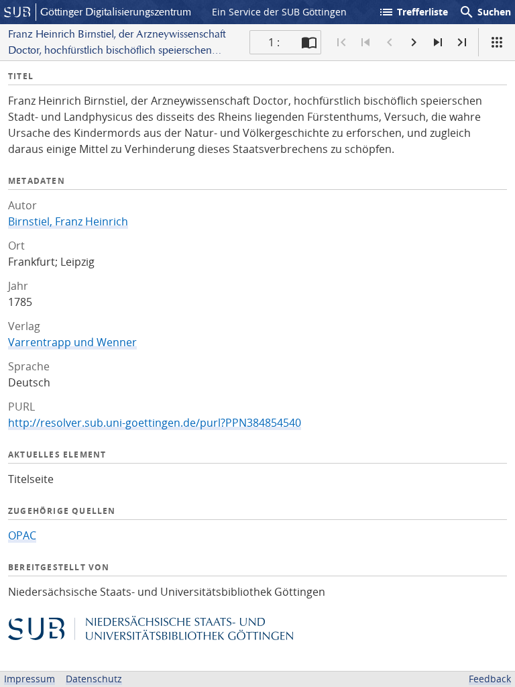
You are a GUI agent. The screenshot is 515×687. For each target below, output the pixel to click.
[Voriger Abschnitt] (365, 42)
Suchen (485, 12)
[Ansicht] (497, 42)
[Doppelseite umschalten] (309, 42)
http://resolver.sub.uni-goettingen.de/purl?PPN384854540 (154, 422)
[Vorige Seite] (390, 42)
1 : (274, 42)
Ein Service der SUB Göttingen (279, 11)
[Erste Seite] (341, 42)
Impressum (29, 678)
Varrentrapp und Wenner (72, 342)
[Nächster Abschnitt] (438, 42)
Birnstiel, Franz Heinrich (68, 221)
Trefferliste (413, 12)
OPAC (22, 535)
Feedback (490, 678)
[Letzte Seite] (462, 42)
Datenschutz (94, 678)
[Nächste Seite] (414, 42)
